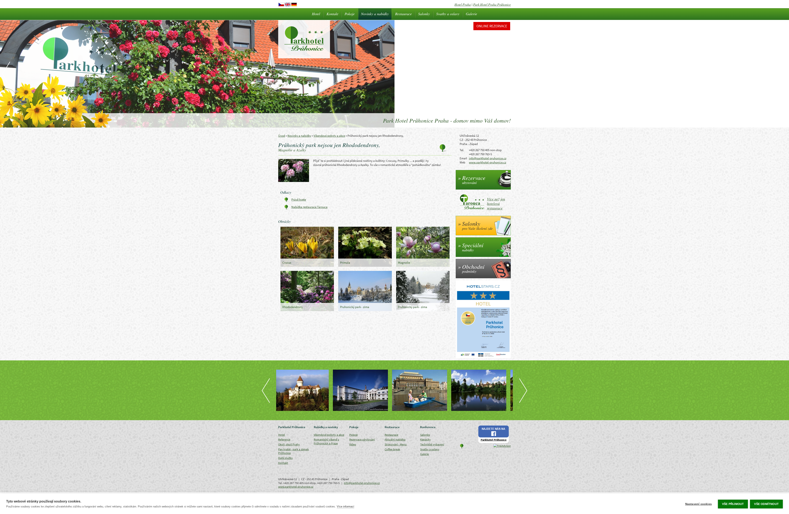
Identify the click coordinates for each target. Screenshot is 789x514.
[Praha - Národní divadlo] (364, 390)
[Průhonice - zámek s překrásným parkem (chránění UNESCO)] (424, 390)
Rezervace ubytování (362, 439)
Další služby (285, 458)
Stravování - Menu (396, 444)
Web (462, 162)
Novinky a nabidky (375, 13)
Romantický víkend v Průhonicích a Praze (326, 441)
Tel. (462, 150)
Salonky (424, 13)
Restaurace (403, 13)
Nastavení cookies (698, 504)
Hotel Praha (462, 4)
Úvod (281, 136)
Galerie (471, 13)
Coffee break (392, 449)
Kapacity (425, 439)
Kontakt (332, 13)
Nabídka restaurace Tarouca (309, 207)
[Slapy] (483, 390)
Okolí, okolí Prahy (289, 444)
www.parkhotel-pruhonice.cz (487, 162)
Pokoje (350, 13)
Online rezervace (491, 26)
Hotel (316, 13)
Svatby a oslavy (447, 13)
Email (463, 158)
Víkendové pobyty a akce (329, 136)
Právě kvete (298, 199)
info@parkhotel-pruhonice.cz (487, 158)
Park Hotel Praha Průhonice (492, 4)
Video (352, 444)
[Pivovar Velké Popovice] (305, 390)
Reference (284, 439)
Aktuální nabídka (395, 439)
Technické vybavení (432, 444)
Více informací (345, 506)
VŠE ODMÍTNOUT (766, 504)
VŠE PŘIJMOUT (733, 504)
